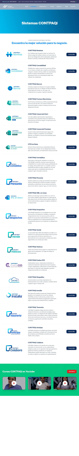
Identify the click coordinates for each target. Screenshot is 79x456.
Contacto (72, 6)
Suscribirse (72, 371)
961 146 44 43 (13, 1)
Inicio (26, 6)
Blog (66, 6)
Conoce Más (71, 54)
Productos (33, 6)
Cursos (52, 6)
